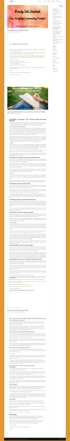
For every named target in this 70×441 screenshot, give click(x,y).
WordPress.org (55, 71)
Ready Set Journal (18, 31)
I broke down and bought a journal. (25, 153)
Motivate (48, 1)
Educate (53, 1)
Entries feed (55, 68)
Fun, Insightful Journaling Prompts (18, 30)
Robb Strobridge (55, 28)
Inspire (44, 1)
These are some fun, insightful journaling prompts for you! (19, 284)
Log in (54, 66)
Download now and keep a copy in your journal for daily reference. (31, 57)
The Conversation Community (39, 281)
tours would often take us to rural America (37, 327)
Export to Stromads (18, 311)
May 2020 (54, 49)
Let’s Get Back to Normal (57, 20)
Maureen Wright (11, 31)
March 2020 (55, 50)
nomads (11, 326)
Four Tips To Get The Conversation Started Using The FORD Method (57, 23)
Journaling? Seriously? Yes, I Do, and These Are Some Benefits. (26, 112)
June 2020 (54, 47)
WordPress (24, 439)
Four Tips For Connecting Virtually (17, 310)
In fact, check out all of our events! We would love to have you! (20, 412)
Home (40, 1)
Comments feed (55, 69)
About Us (57, 1)
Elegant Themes (14, 439)
